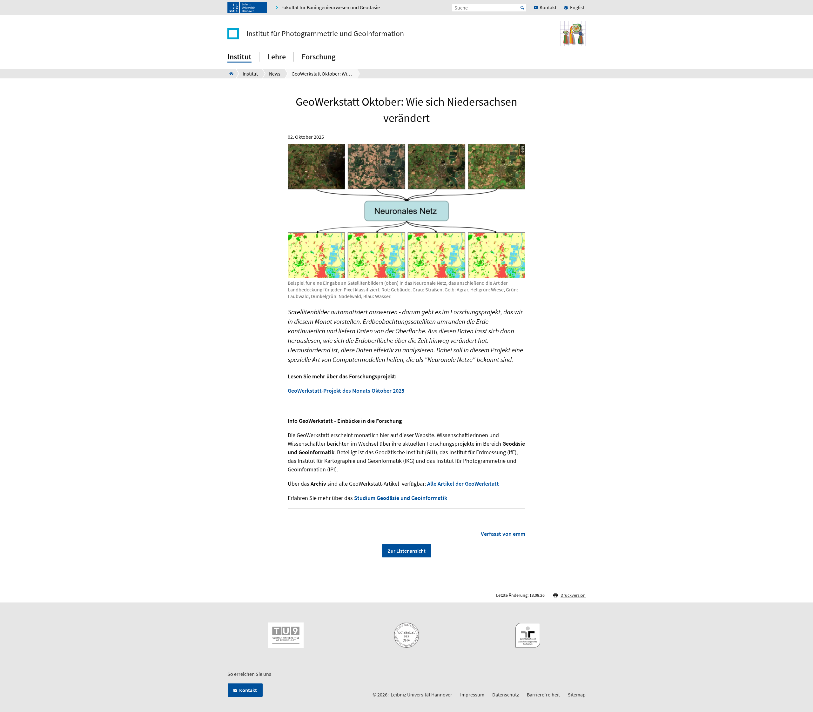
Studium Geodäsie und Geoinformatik (400, 498)
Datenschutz (505, 694)
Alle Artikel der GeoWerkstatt (463, 483)
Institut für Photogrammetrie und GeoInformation (325, 33)
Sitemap (577, 694)
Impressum (472, 694)
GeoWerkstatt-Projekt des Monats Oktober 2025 (346, 390)
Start (522, 7)
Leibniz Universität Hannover (421, 694)
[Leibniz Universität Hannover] (247, 7)
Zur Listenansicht (407, 551)
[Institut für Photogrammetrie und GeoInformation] (229, 73)
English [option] (578, 7)
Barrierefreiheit (543, 694)
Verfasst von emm (503, 533)
